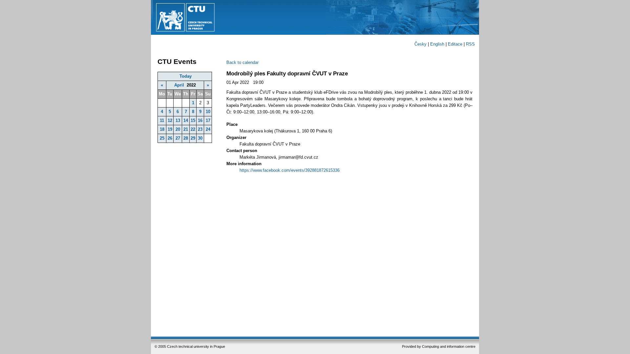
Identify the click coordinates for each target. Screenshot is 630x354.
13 (178, 120)
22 (193, 129)
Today (185, 76)
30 (200, 138)
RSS (470, 44)
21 (185, 129)
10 (208, 111)
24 (208, 129)
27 (178, 138)
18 (162, 129)
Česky (420, 44)
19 (170, 129)
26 (170, 138)
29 (193, 138)
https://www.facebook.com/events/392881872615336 (290, 170)
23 (200, 129)
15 (193, 120)
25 (162, 138)
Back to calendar (242, 62)
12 (170, 120)
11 (162, 120)
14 (185, 120)
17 (208, 120)
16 (200, 120)
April (179, 85)
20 (178, 129)
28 (185, 138)
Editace (455, 44)
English (437, 44)
